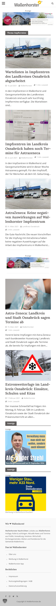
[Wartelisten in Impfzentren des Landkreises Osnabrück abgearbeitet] (28, 52)
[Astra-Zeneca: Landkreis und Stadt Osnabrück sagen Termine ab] (28, 294)
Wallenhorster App (16, 564)
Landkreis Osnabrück (30, 226)
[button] (5, 601)
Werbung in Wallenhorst (18, 559)
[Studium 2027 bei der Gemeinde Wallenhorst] (28, 18)
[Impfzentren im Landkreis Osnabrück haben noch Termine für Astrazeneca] (28, 125)
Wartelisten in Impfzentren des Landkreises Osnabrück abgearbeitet (27, 76)
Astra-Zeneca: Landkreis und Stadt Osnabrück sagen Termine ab (27, 317)
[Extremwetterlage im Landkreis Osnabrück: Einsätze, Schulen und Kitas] (28, 365)
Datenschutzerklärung (18, 586)
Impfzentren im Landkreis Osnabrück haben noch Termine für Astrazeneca (28, 148)
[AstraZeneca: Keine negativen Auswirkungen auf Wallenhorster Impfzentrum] (28, 193)
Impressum (13, 576)
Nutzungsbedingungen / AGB (20, 581)
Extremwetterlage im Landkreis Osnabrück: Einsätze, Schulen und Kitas (27, 388)
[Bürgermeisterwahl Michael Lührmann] (25, 447)
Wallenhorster (26, 86)
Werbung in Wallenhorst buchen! (19, 512)
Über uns (12, 554)
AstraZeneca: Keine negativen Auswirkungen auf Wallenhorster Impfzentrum (27, 217)
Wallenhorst (44, 531)
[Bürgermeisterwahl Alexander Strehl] (25, 493)
